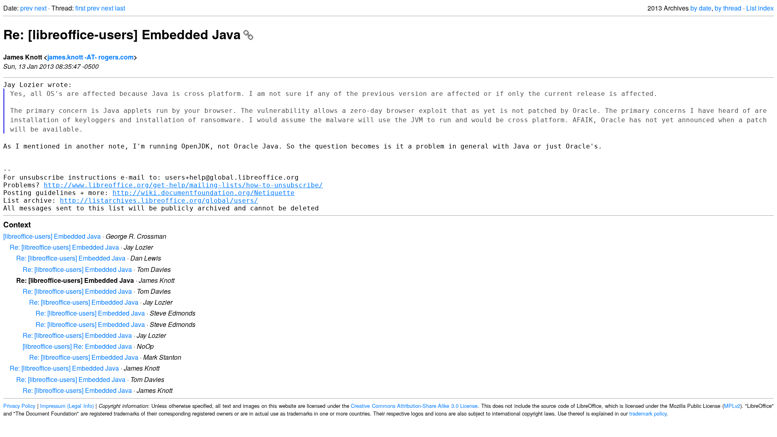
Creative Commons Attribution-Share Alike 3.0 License (414, 405)
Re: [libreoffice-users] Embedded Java (122, 34)
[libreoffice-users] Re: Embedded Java (77, 346)
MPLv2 (732, 405)
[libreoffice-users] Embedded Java (52, 236)
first (80, 8)
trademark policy (648, 413)
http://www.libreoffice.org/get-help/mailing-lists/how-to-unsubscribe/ (183, 185)
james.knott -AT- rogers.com (90, 57)
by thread (728, 8)
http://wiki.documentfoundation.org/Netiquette (204, 193)
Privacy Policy (19, 405)
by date (700, 8)
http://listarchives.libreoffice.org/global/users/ (159, 200)
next (40, 8)
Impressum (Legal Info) (67, 405)
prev (26, 8)
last (120, 8)
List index (760, 8)
